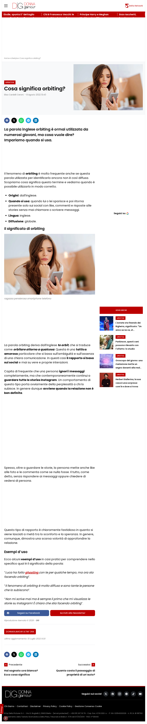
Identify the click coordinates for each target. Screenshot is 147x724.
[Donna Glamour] (24, 5)
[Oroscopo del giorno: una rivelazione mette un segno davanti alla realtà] (106, 361)
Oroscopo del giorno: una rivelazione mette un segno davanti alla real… (129, 364)
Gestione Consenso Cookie (88, 706)
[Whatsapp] (21, 120)
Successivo (84, 664)
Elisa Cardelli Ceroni (14, 94)
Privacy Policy (50, 706)
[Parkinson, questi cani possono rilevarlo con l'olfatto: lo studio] (106, 342)
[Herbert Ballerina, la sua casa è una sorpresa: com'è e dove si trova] (106, 380)
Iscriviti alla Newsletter (72, 613)
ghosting (32, 572)
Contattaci (22, 706)
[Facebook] (7, 120)
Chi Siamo (9, 706)
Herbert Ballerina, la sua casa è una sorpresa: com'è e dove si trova (128, 383)
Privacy (1, 710)
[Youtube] (140, 694)
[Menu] (7, 5)
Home (6, 58)
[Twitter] (14, 120)
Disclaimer (35, 706)
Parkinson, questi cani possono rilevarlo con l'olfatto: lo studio (127, 345)
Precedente (15, 664)
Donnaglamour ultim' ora (20, 631)
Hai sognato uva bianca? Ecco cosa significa (21, 673)
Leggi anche (121, 310)
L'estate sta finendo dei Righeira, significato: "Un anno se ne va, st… (129, 326)
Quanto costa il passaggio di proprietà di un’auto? (75, 673)
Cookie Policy (65, 706)
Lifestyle (14, 58)
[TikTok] (133, 694)
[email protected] (60, 713)
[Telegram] (28, 120)
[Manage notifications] (5, 718)
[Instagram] (119, 694)
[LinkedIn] (36, 120)
